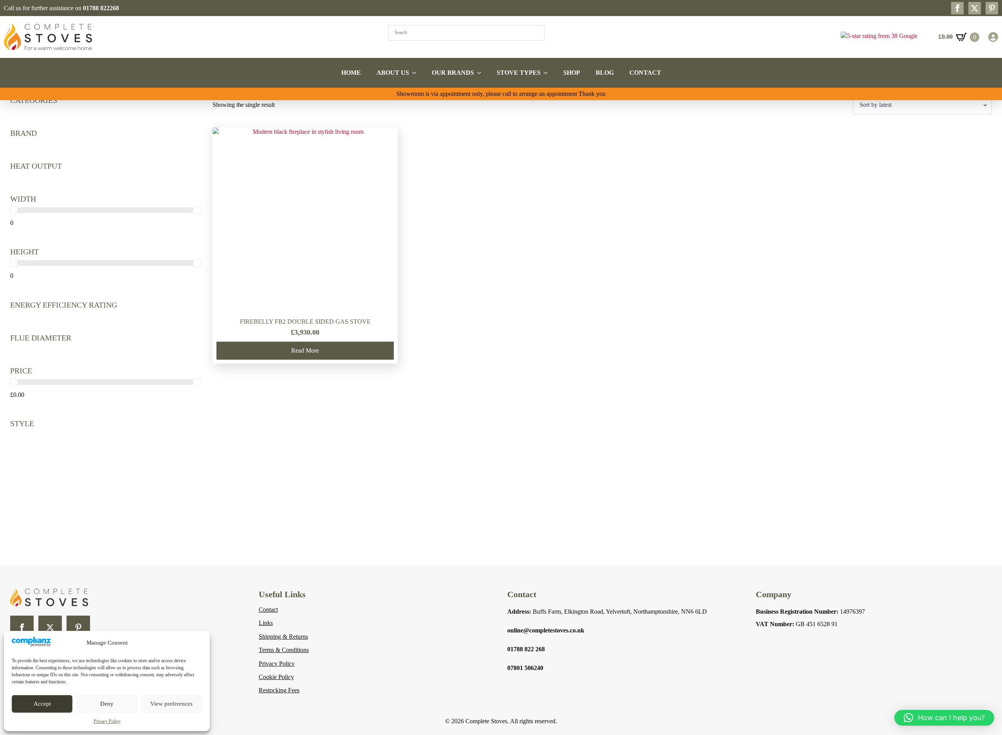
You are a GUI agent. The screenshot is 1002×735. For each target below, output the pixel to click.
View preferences (171, 704)
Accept (42, 704)
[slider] (14, 210)
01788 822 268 (526, 649)
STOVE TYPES (519, 72)
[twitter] (974, 8)
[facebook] (957, 8)
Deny (107, 704)
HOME (351, 72)
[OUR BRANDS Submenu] (481, 73)
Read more (305, 350)
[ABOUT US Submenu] (416, 73)
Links (266, 623)
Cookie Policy (276, 677)
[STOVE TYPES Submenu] (548, 73)
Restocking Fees (279, 690)
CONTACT (645, 72)
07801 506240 (525, 668)
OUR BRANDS (453, 72)
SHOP (571, 72)
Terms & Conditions (284, 650)
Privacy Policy (107, 721)
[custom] (992, 8)
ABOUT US (393, 72)
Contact (268, 609)
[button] (944, 718)
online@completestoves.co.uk (545, 630)
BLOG (605, 72)
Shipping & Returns (283, 636)
